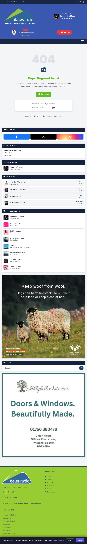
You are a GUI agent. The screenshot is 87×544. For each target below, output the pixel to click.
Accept (79, 540)
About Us (6, 524)
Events (37, 116)
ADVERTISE (7, 530)
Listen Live (65, 32)
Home (49, 477)
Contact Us (51, 492)
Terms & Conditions (10, 521)
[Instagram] (70, 137)
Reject (70, 540)
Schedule (48, 116)
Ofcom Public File (9, 515)
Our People (7, 527)
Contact (59, 116)
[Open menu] (82, 41)
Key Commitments (9, 533)
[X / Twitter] (43, 137)
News (28, 116)
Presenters (51, 486)
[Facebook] (17, 137)
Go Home (45, 94)
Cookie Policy (59, 540)
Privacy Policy (8, 518)
